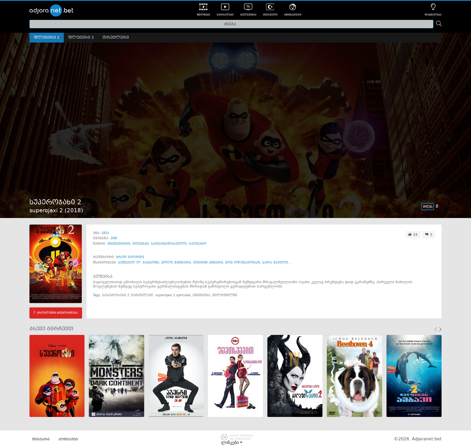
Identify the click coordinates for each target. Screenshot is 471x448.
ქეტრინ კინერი (208, 262)
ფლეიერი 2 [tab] (46, 38)
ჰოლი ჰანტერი (176, 262)
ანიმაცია (201, 295)
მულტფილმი (224, 295)
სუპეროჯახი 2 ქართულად (127, 295)
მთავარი (41, 439)
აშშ (113, 238)
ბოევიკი (140, 243)
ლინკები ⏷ (231, 442)
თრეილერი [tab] (115, 38)
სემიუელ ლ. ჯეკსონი (138, 262)
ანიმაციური (118, 243)
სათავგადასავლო (169, 243)
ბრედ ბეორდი (130, 257)
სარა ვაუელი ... (277, 262)
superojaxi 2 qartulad (172, 295)
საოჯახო (197, 243)
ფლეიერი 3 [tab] (81, 38)
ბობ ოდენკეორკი (242, 262)
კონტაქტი (68, 439)
